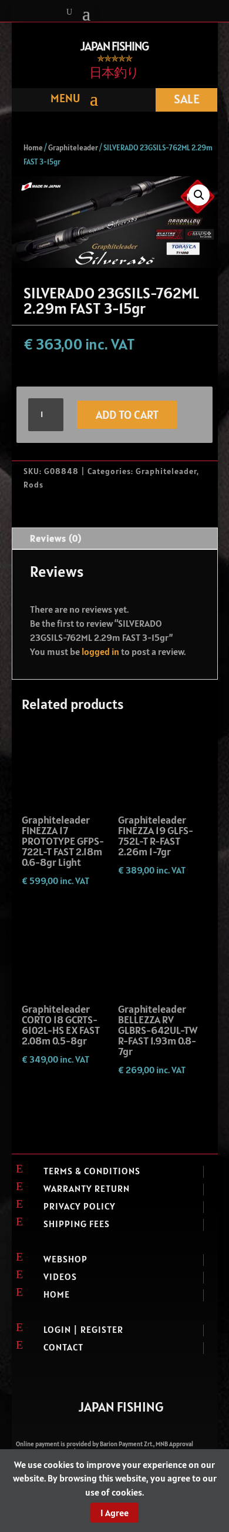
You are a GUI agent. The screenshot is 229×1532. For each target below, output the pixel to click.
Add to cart (127, 414)
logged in (100, 651)
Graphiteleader (73, 148)
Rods (33, 484)
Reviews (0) (56, 538)
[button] (199, 195)
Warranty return (86, 1188)
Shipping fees (76, 1223)
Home (33, 148)
